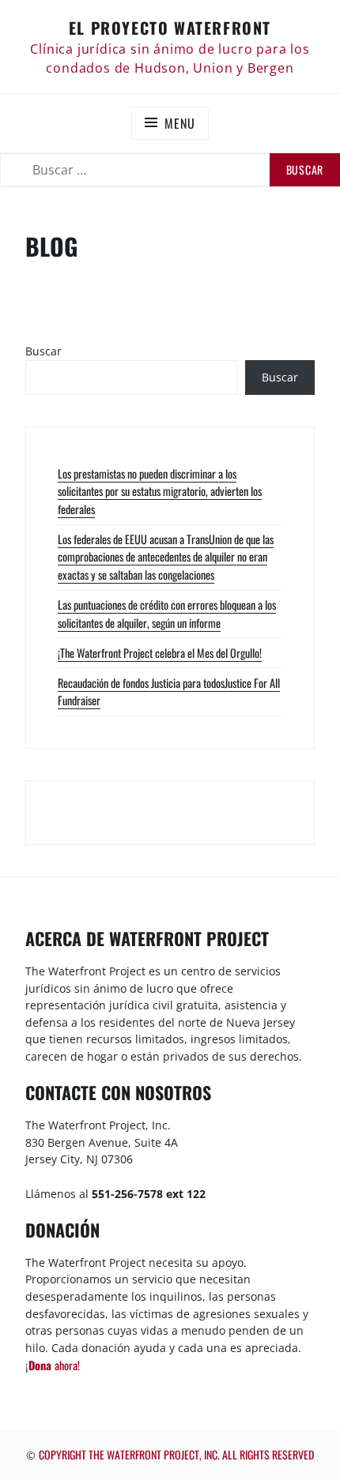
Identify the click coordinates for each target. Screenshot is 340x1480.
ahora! (54, 1365)
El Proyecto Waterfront (170, 27)
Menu (179, 123)
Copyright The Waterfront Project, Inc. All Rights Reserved (176, 1454)
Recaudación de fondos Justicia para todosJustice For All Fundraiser (169, 691)
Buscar (43, 351)
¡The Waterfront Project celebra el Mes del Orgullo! (160, 652)
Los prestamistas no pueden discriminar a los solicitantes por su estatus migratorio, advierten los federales (160, 491)
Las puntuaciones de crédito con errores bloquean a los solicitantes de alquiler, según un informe (167, 613)
